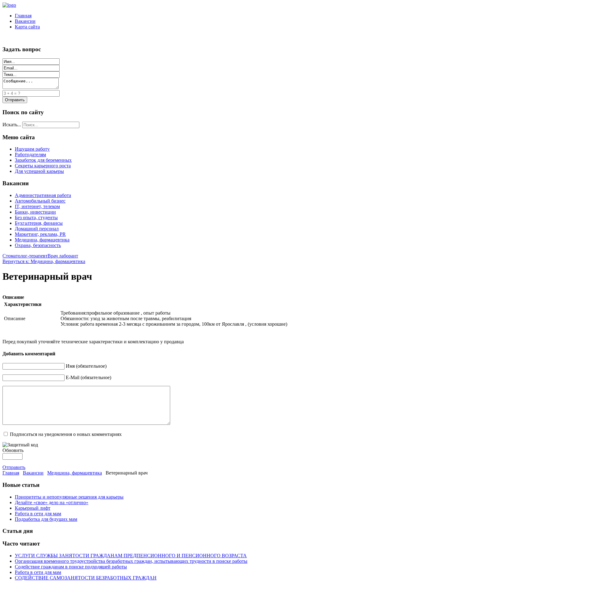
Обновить (12, 450)
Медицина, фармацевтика (42, 239)
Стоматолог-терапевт (25, 255)
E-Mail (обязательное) (88, 377)
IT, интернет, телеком (37, 206)
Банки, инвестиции (35, 212)
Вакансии (25, 21)
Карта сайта (27, 26)
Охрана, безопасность (38, 245)
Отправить (13, 467)
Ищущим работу (32, 149)
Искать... (11, 124)
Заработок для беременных (43, 160)
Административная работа (43, 195)
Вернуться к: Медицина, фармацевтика (43, 261)
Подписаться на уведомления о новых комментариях (66, 434)
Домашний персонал (37, 228)
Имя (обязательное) (86, 366)
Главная (23, 15)
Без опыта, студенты (36, 217)
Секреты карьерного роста (43, 165)
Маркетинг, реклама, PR (40, 234)
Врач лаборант (63, 255)
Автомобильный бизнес (40, 200)
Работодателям (30, 154)
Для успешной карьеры (39, 171)
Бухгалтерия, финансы (39, 223)
